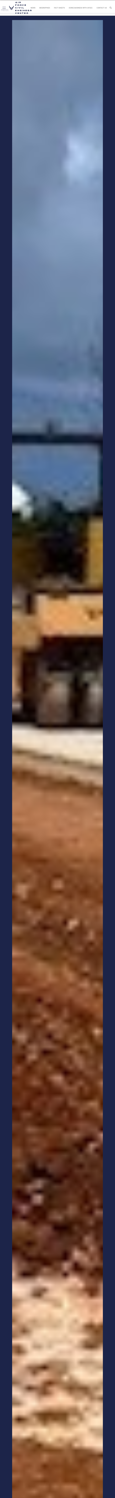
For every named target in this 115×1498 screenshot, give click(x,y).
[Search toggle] (111, 7)
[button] (3, 8)
